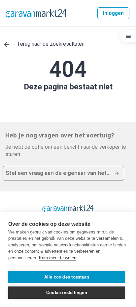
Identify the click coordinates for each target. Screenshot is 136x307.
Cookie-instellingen (66, 292)
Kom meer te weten (57, 257)
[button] (63, 173)
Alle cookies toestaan (66, 277)
